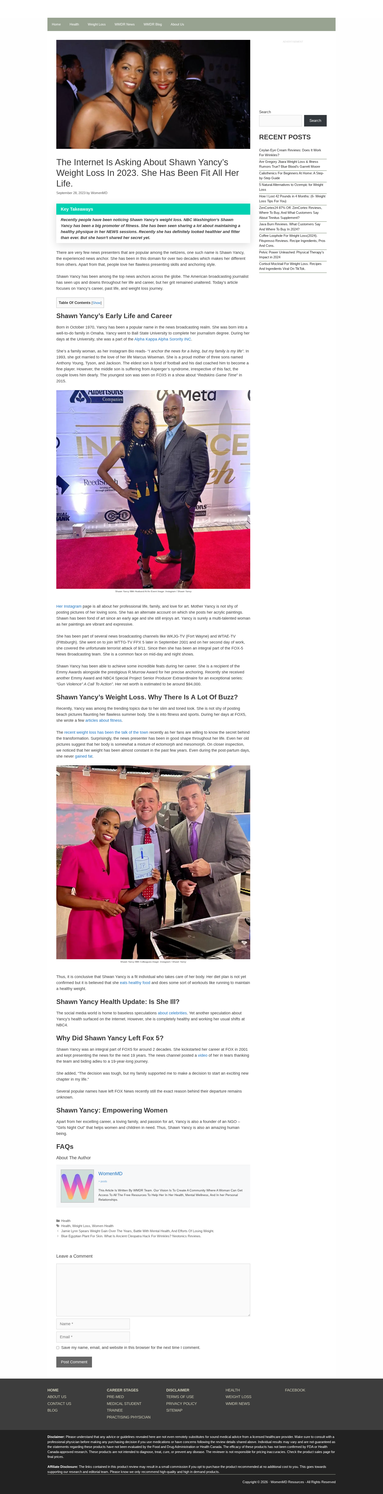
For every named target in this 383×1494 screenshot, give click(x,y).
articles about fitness (103, 720)
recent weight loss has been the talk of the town (105, 732)
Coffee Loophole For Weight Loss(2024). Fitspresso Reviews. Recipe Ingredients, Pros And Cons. (292, 240)
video (203, 1055)
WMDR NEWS (238, 1404)
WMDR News (125, 24)
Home (56, 24)
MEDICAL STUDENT (124, 1404)
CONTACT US (59, 1404)
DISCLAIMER (177, 1390)
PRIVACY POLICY (181, 1404)
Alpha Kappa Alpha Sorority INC (162, 339)
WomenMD (110, 1173)
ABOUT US (56, 1397)
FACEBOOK (295, 1390)
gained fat (83, 756)
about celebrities (172, 1013)
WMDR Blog (153, 24)
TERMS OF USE (180, 1397)
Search (265, 112)
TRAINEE (115, 1410)
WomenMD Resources (287, 1482)
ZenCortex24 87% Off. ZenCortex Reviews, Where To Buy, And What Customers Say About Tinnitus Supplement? (290, 213)
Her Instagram (69, 606)
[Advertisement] (293, 75)
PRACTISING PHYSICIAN (128, 1417)
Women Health (102, 1226)
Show (96, 303)
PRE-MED (115, 1397)
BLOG (52, 1410)
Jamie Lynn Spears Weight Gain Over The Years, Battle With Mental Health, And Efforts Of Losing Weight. (137, 1231)
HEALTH (233, 1390)
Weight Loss (97, 24)
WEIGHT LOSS (238, 1397)
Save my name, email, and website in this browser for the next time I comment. (130, 1347)
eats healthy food (135, 982)
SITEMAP (174, 1410)
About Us (177, 24)
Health (74, 24)
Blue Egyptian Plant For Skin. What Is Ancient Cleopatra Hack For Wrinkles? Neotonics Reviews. (131, 1236)
